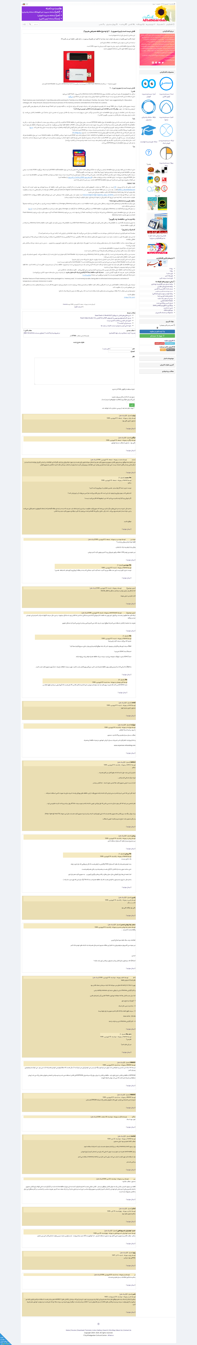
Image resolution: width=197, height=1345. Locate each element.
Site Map (112, 1330)
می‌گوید (70, 96)
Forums (73, 1330)
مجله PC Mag (77, 132)
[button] (23, 4)
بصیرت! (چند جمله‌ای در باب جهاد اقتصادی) (122, 333)
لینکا (149, 50)
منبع (31, 127)
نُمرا (155, 50)
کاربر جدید (106, 348)
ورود (153, 4)
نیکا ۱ (171, 271)
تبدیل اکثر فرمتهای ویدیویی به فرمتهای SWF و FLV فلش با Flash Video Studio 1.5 (105, 318)
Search (105, 1330)
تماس (101, 24)
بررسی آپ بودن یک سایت (165, 298)
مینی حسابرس (168, 307)
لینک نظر (122, 415)
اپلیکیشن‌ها (150, 24)
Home (68, 1330)
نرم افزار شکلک (168, 310)
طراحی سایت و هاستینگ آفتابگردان (150, 48)
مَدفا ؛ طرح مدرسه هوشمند (148, 141)
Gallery (99, 1330)
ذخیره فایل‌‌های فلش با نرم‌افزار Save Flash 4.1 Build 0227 (113, 315)
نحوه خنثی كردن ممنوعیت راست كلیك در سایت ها (116, 325)
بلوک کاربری (170, 321)
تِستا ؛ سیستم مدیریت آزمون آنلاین (166, 95)
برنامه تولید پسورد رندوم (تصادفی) (162, 293)
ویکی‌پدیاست (86, 275)
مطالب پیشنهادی (168, 371)
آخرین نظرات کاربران (167, 364)
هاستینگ (160, 24)
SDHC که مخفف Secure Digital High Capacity (98, 194)
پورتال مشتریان (111, 24)
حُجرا (152, 50)
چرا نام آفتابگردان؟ (169, 60)
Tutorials (88, 1330)
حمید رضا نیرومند (129, 297)
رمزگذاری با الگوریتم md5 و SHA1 (163, 305)
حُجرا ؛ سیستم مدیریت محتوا (166, 118)
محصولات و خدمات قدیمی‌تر (164, 312)
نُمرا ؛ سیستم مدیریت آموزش (149, 95)
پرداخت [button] (122, 24)
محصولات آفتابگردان (167, 72)
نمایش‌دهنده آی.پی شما (165, 296)
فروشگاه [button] (140, 24)
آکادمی (130, 24)
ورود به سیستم (156, 336)
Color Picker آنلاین (167, 300)
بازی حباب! (169, 273)
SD (115, 187)
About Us (119, 1330)
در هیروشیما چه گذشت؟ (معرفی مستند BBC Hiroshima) (42, 333)
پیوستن (162, 55)
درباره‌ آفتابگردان (168, 31)
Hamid (65, 304)
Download (80, 1330)
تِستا (158, 50)
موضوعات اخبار (169, 358)
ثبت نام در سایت (156, 331)
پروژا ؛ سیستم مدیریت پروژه (166, 164)
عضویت (158, 4)
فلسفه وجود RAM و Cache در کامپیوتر (80, 177)
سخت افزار (78, 306)
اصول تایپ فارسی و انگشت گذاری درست (119, 320)
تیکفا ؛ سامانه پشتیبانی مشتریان (149, 118)
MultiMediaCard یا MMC (126, 189)
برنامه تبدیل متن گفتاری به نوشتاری (162, 284)
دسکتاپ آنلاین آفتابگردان (147, 46)
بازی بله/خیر (169, 275)
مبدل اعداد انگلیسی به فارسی (164, 288)
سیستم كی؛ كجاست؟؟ (124, 323)
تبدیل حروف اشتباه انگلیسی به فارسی (164, 291)
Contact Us (127, 1330)
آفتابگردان (169, 24)
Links (94, 1330)
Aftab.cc (111, 1335)
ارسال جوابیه (131, 428)
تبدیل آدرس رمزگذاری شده (165, 303)
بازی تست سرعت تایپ (166, 278)
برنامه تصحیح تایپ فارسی (165, 286)
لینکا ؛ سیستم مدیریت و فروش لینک (166, 141)
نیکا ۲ (171, 268)
